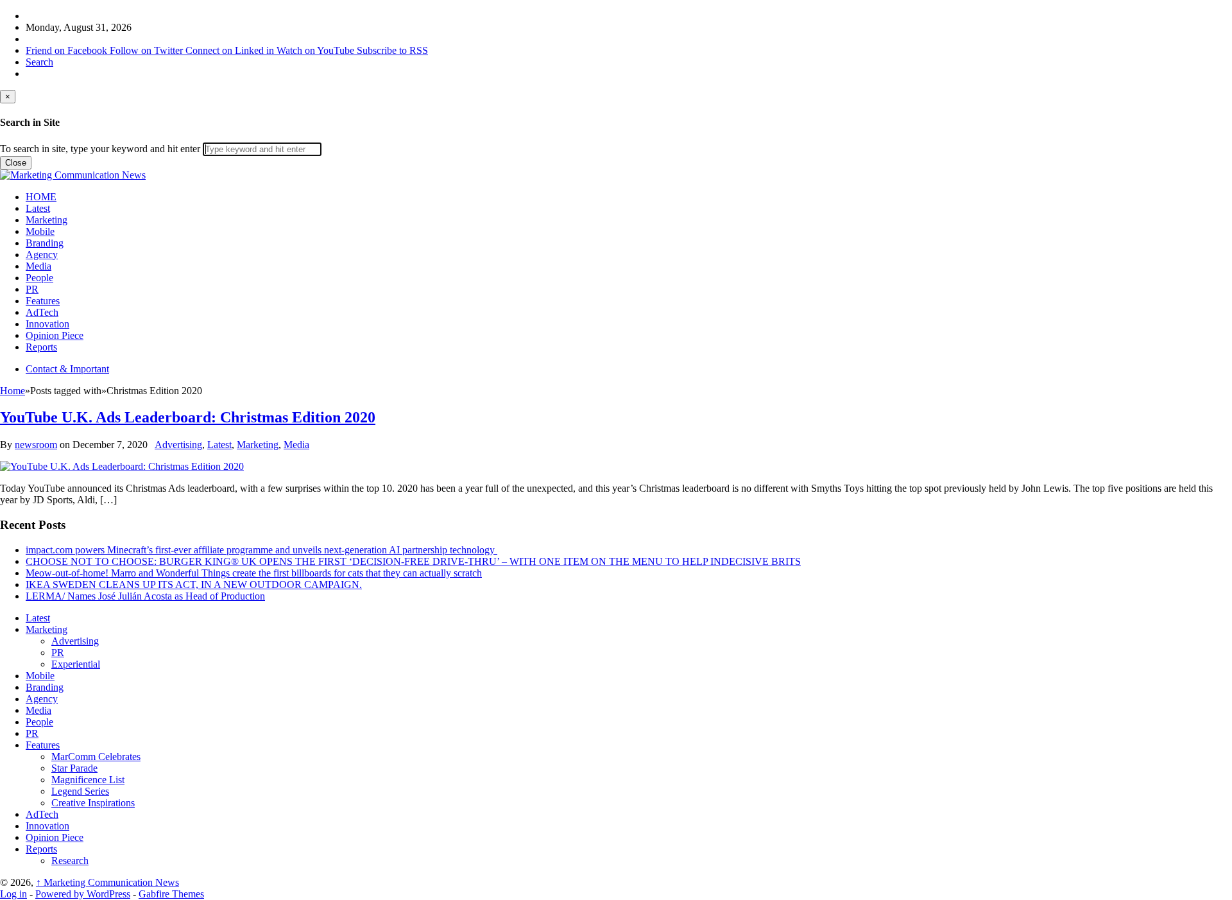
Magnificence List (87, 779)
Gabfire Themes (171, 893)
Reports (41, 347)
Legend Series (80, 791)
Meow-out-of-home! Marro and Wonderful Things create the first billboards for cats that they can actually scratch (254, 572)
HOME (41, 196)
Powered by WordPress (82, 893)
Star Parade (74, 768)
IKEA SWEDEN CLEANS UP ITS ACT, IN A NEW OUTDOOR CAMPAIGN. (194, 584)
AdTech (42, 312)
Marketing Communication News (107, 882)
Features (43, 300)
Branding (45, 243)
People (39, 277)
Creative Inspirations (93, 802)
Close (15, 163)
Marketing (46, 219)
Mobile (40, 231)
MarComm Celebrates (96, 756)
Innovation (47, 323)
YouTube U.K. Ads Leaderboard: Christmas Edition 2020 (187, 417)
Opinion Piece (54, 335)
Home (12, 390)
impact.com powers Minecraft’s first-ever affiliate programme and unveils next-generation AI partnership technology (261, 549)
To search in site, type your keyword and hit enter (100, 148)
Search (39, 61)
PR (32, 289)
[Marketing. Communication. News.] (73, 174)
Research (70, 860)
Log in (13, 893)
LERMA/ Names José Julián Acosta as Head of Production (145, 596)
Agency (42, 254)
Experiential (75, 664)
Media (38, 266)
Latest (38, 208)
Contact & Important (67, 368)
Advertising (178, 444)
